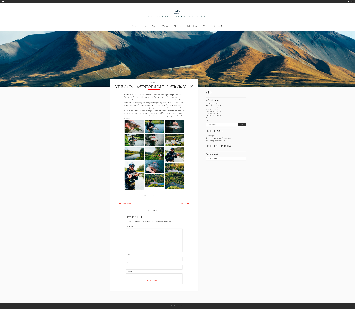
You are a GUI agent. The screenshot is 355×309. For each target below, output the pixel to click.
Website (129, 271)
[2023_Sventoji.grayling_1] (154, 126)
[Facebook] (347, 2)
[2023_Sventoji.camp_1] (174, 169)
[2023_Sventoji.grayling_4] (134, 140)
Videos (165, 26)
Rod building (192, 26)
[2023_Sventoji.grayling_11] (174, 154)
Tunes (205, 26)
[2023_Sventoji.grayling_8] (134, 153)
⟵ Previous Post (125, 203)
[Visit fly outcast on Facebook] (211, 93)
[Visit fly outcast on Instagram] (207, 93)
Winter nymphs (211, 136)
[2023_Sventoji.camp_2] (154, 180)
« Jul (207, 120)
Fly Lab (177, 26)
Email (129, 263)
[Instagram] (351, 2)
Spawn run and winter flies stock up (218, 138)
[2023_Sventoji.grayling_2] (174, 126)
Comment (130, 226)
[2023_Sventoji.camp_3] (174, 182)
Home (134, 26)
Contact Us (218, 26)
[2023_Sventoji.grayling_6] (174, 140)
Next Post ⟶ (184, 203)
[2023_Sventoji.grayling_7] (154, 153)
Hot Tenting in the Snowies (215, 141)
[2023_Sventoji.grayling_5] (154, 140)
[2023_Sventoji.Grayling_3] (134, 126)
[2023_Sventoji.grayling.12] (154, 166)
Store (154, 26)
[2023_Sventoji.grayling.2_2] (134, 175)
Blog (144, 26)
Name (129, 254)
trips (164, 196)
